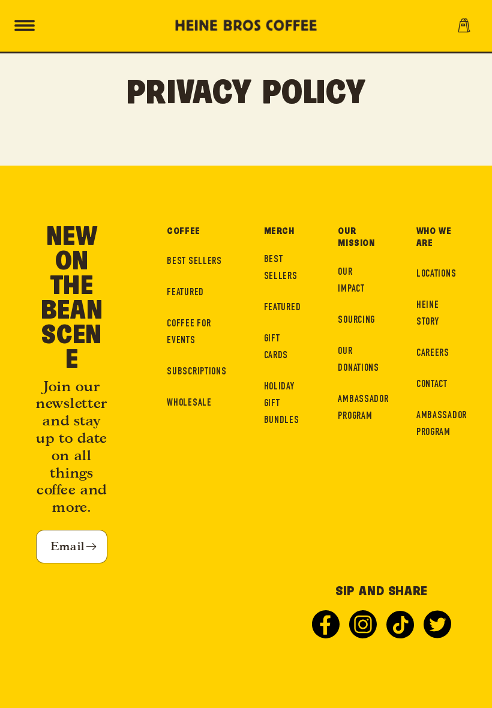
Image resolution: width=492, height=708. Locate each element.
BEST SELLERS (194, 262)
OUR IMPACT (351, 281)
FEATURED (185, 293)
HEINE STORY (427, 314)
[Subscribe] (91, 546)
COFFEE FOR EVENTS (189, 332)
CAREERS (432, 354)
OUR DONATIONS (358, 360)
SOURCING (356, 321)
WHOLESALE (189, 403)
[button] (24, 25)
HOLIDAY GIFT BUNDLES (281, 404)
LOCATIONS (436, 274)
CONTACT (432, 385)
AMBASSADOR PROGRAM (363, 408)
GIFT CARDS (276, 347)
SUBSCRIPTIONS (196, 372)
